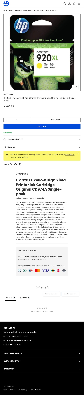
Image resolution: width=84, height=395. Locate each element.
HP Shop (10, 386)
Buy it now (42, 126)
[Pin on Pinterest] (20, 164)
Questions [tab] (23, 298)
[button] (74, 3)
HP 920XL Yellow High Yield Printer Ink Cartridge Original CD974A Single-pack (33, 10)
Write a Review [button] (71, 294)
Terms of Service (35, 390)
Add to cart (56, 120)
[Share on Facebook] (15, 164)
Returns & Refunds (9, 390)
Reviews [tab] (9, 298)
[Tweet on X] (11, 164)
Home (5, 10)
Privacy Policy (23, 390)
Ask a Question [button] (52, 294)
